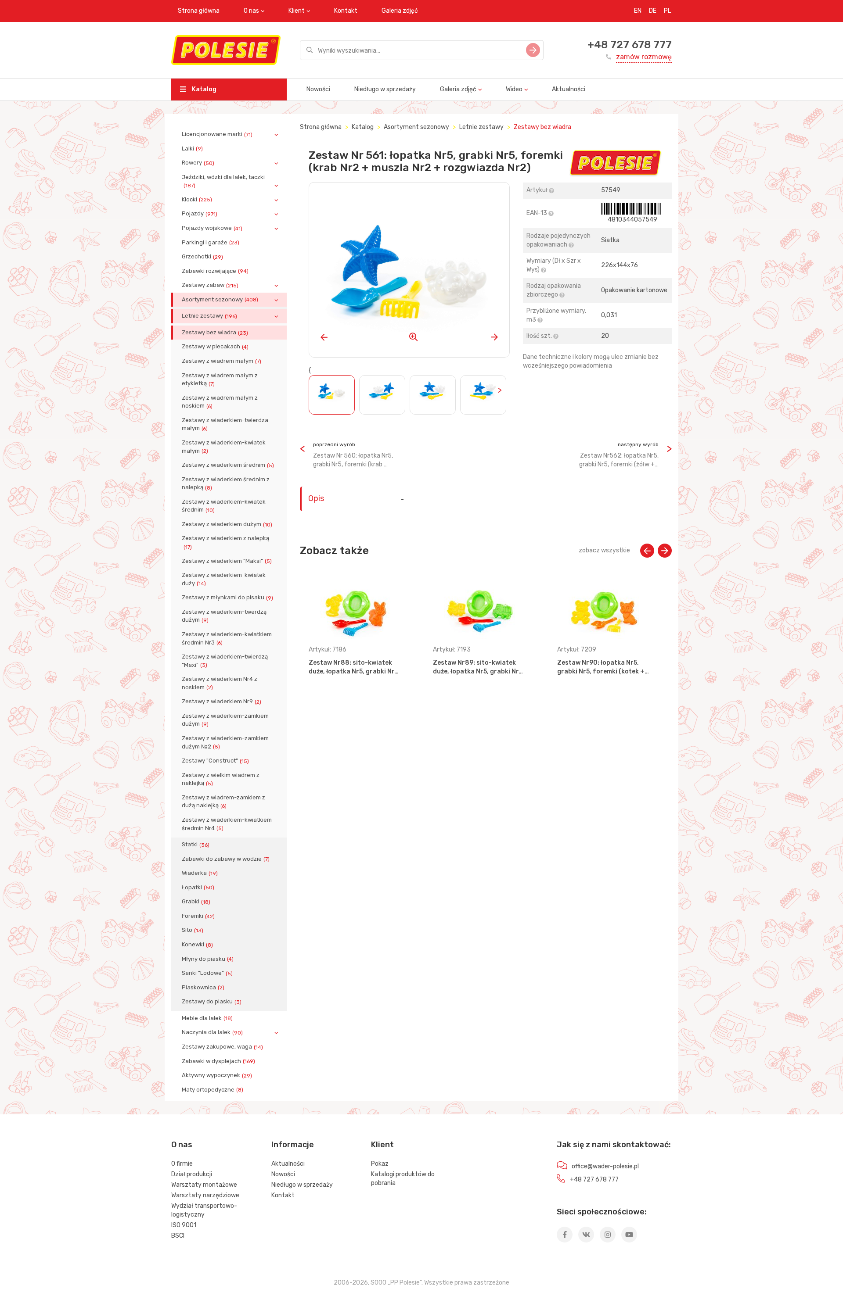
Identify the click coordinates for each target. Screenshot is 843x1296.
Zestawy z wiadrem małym (221, 361)
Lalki (192, 148)
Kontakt (345, 10)
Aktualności (568, 89)
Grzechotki (202, 256)
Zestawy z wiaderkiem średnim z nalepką (226, 483)
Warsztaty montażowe (204, 1185)
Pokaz (380, 1163)
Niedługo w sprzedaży (385, 89)
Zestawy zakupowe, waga (222, 1046)
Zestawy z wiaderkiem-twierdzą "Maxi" (225, 660)
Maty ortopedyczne (212, 1089)
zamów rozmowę (644, 57)
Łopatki (198, 887)
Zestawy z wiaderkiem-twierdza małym (225, 424)
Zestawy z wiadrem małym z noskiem (220, 401)
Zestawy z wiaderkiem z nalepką (225, 542)
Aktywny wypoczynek (217, 1075)
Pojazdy (199, 213)
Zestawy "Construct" (215, 760)
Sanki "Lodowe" (207, 973)
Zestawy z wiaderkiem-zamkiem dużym (225, 719)
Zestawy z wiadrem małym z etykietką (220, 379)
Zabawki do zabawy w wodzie (226, 859)
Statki (195, 844)
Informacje (292, 1144)
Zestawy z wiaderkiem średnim (228, 465)
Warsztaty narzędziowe (205, 1195)
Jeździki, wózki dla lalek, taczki (223, 181)
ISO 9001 (183, 1225)
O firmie (182, 1163)
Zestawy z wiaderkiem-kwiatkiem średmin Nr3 (227, 638)
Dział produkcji (191, 1174)
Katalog (203, 89)
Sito (192, 930)
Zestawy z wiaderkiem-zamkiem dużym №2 (225, 742)
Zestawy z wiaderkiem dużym (227, 524)
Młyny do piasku (208, 959)
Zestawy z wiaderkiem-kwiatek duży (224, 579)
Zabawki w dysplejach (218, 1061)
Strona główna (199, 10)
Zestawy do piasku (211, 1001)
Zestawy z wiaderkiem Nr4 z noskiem (219, 683)
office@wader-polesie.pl (605, 1166)
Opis (316, 498)
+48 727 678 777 (629, 45)
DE (652, 10)
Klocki (197, 199)
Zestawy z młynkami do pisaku (227, 597)
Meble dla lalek (207, 1018)
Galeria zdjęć (400, 10)
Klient (296, 10)
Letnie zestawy (209, 315)
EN (637, 10)
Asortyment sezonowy (220, 299)
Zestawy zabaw (210, 285)
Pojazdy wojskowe (212, 228)
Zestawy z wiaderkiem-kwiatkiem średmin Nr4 (227, 823)
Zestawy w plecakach (215, 346)
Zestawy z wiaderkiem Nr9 (221, 701)
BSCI (177, 1235)
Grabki (196, 901)
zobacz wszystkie (604, 550)
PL (667, 10)
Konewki (197, 944)
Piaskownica (203, 987)
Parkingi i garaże (210, 242)
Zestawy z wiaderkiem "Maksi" (227, 561)
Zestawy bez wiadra (215, 332)
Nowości (318, 89)
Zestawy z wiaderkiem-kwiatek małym (224, 446)
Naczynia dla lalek (212, 1032)
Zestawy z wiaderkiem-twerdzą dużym (224, 616)
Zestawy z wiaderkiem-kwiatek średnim (224, 505)
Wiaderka (200, 873)
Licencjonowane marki (217, 134)
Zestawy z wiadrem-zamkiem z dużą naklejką (223, 801)
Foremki (198, 916)
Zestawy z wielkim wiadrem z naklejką (220, 779)
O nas (251, 10)
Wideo (514, 89)
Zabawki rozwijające (215, 271)
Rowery (198, 162)
